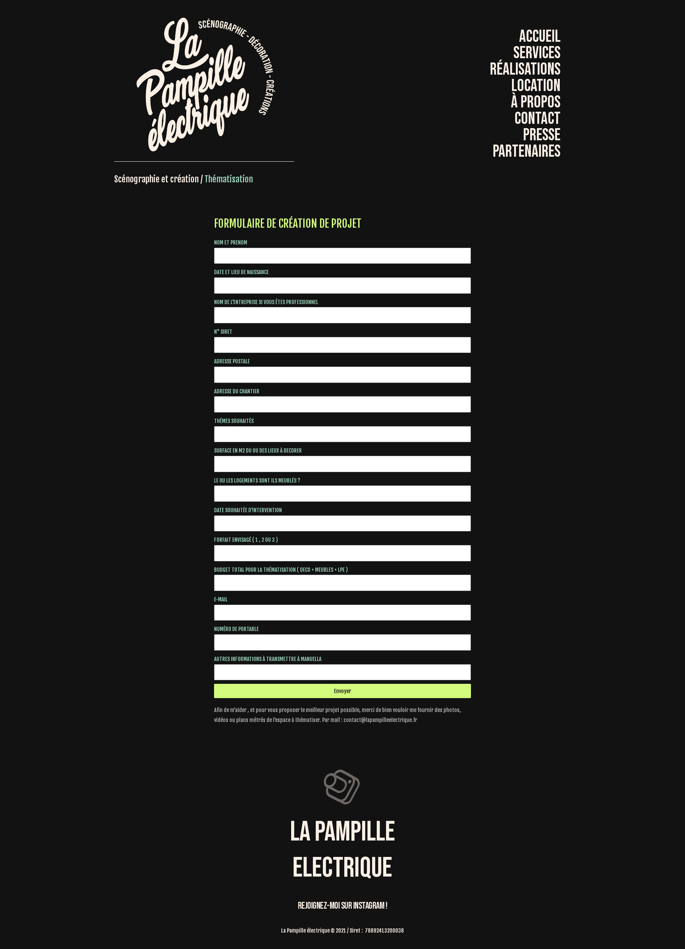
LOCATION (535, 86)
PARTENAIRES (526, 151)
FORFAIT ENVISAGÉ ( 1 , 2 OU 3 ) (246, 539)
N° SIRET (223, 331)
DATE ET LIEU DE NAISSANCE (241, 272)
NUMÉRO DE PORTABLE (236, 629)
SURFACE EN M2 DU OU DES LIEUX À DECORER (258, 450)
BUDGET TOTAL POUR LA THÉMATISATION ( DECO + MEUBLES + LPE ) (281, 569)
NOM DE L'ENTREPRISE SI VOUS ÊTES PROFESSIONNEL (266, 302)
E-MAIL (221, 599)
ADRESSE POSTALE (232, 361)
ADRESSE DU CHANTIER (236, 391)
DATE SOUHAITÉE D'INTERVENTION (248, 510)
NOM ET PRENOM (230, 242)
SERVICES (536, 53)
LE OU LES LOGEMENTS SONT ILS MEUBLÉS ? (257, 480)
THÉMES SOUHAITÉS (234, 421)
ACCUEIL (539, 37)
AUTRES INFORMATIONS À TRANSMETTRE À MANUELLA (267, 659)
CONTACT (537, 119)
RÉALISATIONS (525, 69)
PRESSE (541, 135)
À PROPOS (535, 102)
